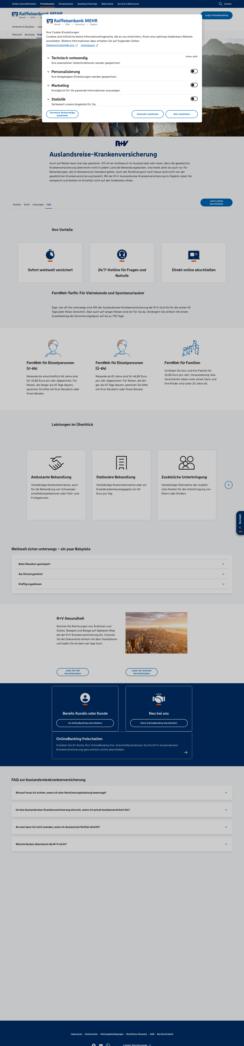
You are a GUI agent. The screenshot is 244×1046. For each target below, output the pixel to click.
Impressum (87, 45)
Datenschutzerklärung (60, 45)
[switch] (194, 71)
